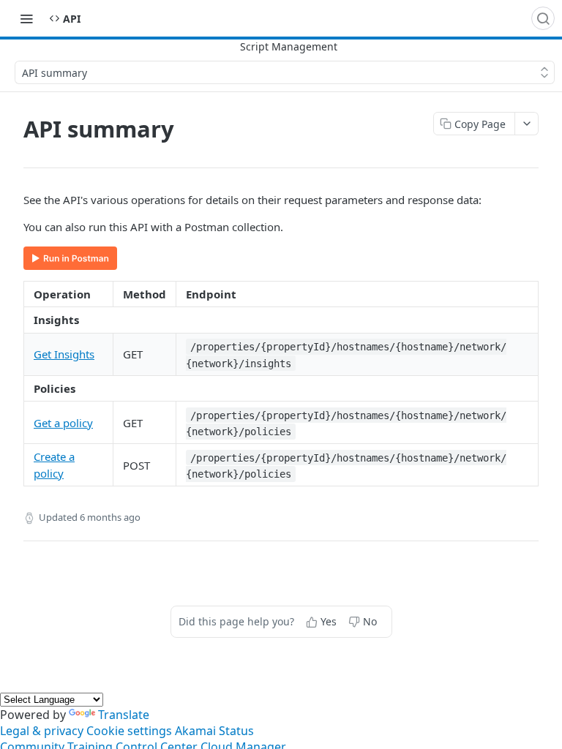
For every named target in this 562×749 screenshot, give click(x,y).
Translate (123, 715)
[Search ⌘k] (543, 18)
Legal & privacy (41, 731)
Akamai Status (214, 731)
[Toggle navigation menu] (26, 18)
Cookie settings (129, 731)
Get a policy (63, 422)
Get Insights (64, 354)
